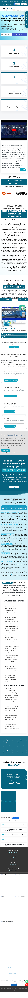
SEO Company (6, 903)
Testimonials (3, 983)
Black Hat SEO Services (7, 915)
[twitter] (11, 852)
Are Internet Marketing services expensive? (14, 834)
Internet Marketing (7, 880)
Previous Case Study (6, 299)
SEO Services (5, 902)
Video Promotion (6, 881)
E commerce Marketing (7, 883)
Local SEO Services (7, 907)
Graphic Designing (7, 945)
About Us (22, 169)
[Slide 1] (9, 350)
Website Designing (7, 927)
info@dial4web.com (13, 857)
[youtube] (14, 852)
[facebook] (9, 852)
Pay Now (14, 984)
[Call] (26, 984)
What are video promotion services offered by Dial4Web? (14, 824)
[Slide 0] (7, 350)
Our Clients (21, 981)
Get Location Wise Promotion (10, 396)
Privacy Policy (21, 980)
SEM (3, 918)
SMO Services (19, 905)
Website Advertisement (8, 893)
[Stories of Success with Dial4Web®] (14, 130)
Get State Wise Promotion (9, 426)
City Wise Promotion (20, 886)
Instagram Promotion (20, 915)
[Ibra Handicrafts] (21, 193)
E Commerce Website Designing (7, 936)
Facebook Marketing (20, 907)
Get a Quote (14, 347)
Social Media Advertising (21, 908)
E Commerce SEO (6, 905)
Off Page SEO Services (7, 910)
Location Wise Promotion (19, 884)
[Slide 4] (16, 350)
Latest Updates (4, 981)
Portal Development (7, 938)
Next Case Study (22, 299)
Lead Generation (6, 890)
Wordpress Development (5, 949)
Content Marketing (7, 913)
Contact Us (14, 983)
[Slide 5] (19, 350)
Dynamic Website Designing (6, 932)
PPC (3, 891)
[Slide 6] (21, 350)
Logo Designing (6, 946)
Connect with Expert (26, 19)
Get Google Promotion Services (10, 380)
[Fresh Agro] (7, 193)
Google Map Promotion (21, 891)
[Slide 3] (14, 350)
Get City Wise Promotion (9, 411)
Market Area (3, 984)
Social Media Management (18, 917)
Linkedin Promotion (20, 910)
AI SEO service (6, 916)
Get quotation (19, 34)
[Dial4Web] (7, 8)
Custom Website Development (6, 941)
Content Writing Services (8, 885)
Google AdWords (6, 886)
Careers (8, 983)
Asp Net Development (7, 953)
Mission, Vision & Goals (12, 981)
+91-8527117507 (13, 864)
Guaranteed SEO (6, 920)
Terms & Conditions (13, 980)
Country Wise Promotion (21, 890)
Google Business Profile (21, 893)
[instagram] (16, 852)
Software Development (7, 955)
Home (2, 980)
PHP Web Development (8, 951)
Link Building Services (7, 911)
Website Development (7, 928)
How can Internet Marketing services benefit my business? (15, 839)
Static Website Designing (8, 930)
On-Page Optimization (7, 908)
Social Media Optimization (19, 902)
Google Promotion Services (20, 881)
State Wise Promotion (20, 888)
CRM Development (6, 943)
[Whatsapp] (26, 981)
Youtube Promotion (20, 911)
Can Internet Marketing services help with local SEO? (14, 845)
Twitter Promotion (20, 913)
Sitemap (19, 983)
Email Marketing (6, 888)
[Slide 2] (12, 350)
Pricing (8, 984)
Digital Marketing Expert (8, 895)
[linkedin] (13, 852)
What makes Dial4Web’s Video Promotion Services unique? (13, 830)
